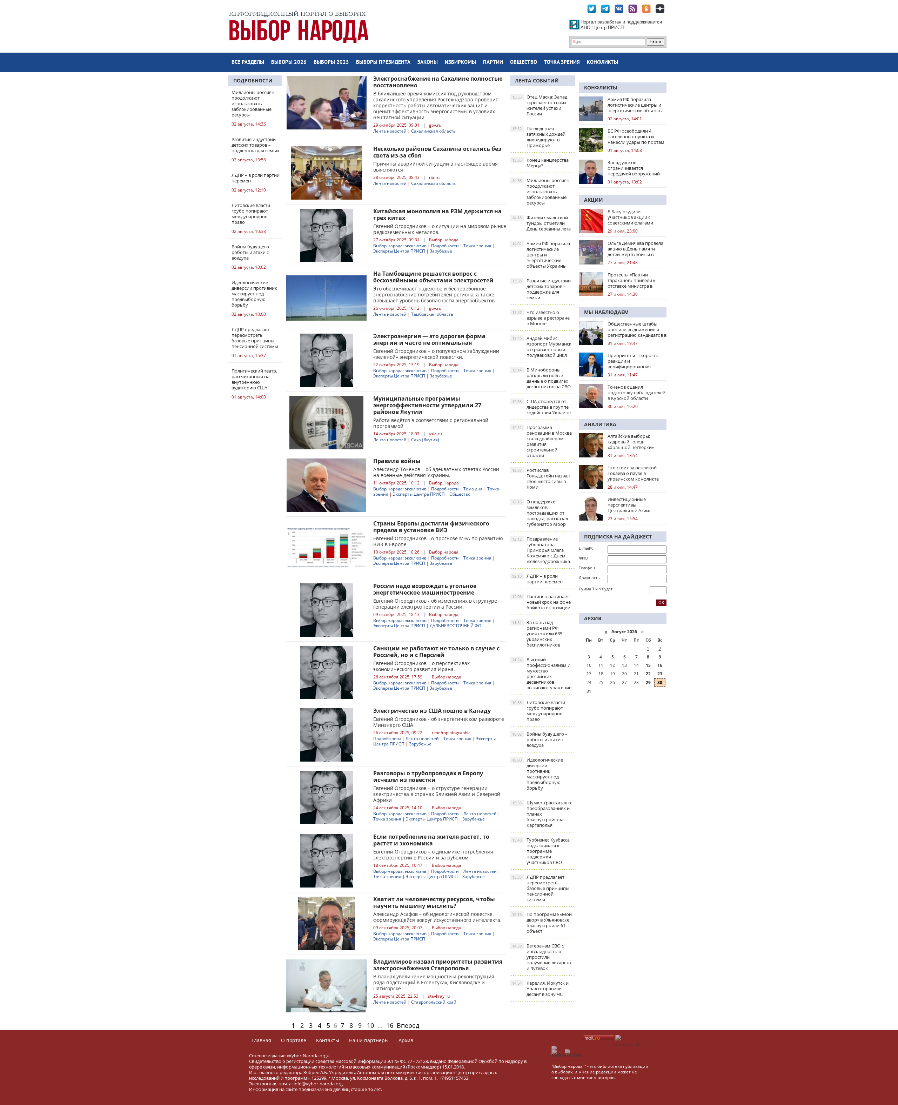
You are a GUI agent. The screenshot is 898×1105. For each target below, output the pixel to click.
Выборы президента (383, 62)
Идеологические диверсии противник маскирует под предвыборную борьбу (537, 774)
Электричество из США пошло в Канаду (432, 711)
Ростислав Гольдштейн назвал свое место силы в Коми (541, 478)
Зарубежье (441, 251)
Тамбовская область (432, 314)
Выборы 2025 (331, 62)
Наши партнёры (369, 1040)
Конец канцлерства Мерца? (540, 163)
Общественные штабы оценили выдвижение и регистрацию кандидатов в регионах (637, 329)
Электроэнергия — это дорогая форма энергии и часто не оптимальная (429, 339)
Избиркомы (460, 62)
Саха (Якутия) (425, 440)
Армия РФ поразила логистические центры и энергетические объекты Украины (541, 254)
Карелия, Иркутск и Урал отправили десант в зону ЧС (540, 988)
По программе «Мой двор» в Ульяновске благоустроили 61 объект (542, 922)
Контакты (327, 1040)
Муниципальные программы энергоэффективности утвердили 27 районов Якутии (427, 405)
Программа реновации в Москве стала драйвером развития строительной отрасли (542, 441)
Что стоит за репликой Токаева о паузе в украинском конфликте (633, 473)
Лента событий (537, 80)
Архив (405, 1040)
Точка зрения (562, 62)
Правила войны (397, 461)
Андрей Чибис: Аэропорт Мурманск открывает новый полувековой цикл (541, 346)
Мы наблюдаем (606, 312)
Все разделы (248, 62)
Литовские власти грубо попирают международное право (538, 710)
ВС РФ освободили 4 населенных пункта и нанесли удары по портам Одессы (636, 136)
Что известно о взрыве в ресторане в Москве (541, 318)
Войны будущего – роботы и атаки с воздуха (540, 739)
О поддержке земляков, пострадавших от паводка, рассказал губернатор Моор (540, 512)
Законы (427, 62)
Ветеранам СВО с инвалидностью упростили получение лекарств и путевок (541, 957)
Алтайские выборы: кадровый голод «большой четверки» (631, 441)
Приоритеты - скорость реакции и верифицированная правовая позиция (633, 361)
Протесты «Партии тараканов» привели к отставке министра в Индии (632, 280)
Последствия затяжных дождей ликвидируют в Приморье (538, 136)
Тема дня (473, 489)
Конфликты (602, 62)
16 (389, 1025)
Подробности (253, 80)
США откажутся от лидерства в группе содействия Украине (541, 407)
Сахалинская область (433, 131)
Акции (593, 199)
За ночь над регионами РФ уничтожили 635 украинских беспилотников (537, 633)
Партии (493, 62)
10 (370, 1025)
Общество (523, 62)
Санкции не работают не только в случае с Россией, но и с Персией (436, 651)
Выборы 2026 (289, 62)
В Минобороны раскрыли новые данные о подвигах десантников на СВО (541, 378)
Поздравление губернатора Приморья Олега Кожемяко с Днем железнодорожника (541, 550)
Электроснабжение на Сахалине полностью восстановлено (438, 82)
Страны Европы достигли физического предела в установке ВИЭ (431, 527)
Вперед (408, 1025)
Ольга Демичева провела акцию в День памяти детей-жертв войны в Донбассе (635, 248)
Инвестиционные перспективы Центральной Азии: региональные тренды (632, 504)
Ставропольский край (433, 1002)
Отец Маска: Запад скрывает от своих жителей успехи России (539, 105)
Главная (261, 1040)
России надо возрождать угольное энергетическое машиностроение (424, 589)
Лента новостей (390, 131)
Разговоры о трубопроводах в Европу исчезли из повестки (428, 776)
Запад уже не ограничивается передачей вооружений (634, 168)
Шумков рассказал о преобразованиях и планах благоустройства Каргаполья (541, 813)
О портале (293, 1040)
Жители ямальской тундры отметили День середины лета (541, 223)
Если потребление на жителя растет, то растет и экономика (431, 840)
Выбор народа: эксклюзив (400, 246)
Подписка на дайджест (618, 536)
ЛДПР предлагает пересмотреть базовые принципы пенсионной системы (540, 888)
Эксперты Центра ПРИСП (399, 251)
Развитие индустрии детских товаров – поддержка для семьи (541, 289)
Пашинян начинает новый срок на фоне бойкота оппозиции (541, 602)
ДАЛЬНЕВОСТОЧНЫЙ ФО (455, 626)
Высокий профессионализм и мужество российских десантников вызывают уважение (541, 673)
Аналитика (600, 424)
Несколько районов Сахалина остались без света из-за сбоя (437, 152)
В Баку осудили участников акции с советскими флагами (630, 217)
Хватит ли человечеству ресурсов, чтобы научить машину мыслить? (434, 902)
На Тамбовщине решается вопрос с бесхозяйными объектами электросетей (433, 277)
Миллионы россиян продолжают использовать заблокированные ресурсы (540, 191)
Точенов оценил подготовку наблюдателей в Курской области (636, 392)
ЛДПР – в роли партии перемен (537, 579)
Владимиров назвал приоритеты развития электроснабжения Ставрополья (437, 965)
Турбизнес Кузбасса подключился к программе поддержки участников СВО (541, 851)
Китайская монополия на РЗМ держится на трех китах (437, 214)
